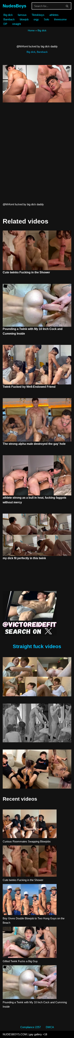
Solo (46, 19)
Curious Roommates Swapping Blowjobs (27, 841)
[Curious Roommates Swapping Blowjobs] (30, 824)
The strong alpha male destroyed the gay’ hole (34, 443)
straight (16, 23)
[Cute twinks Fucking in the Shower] (30, 861)
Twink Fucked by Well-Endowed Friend (29, 386)
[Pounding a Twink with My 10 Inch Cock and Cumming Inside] (30, 982)
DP (5, 23)
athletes (54, 14)
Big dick (8, 14)
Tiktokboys (38, 14)
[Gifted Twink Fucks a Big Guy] (30, 943)
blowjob (24, 19)
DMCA (50, 1027)
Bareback (9, 19)
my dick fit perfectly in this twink (24, 558)
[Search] (67, 6)
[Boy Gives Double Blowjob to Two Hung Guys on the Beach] (30, 900)
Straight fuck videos (37, 646)
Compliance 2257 (30, 1027)
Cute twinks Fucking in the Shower (26, 272)
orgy (36, 19)
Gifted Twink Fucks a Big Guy (20, 961)
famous (22, 14)
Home (31, 30)
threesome (60, 19)
